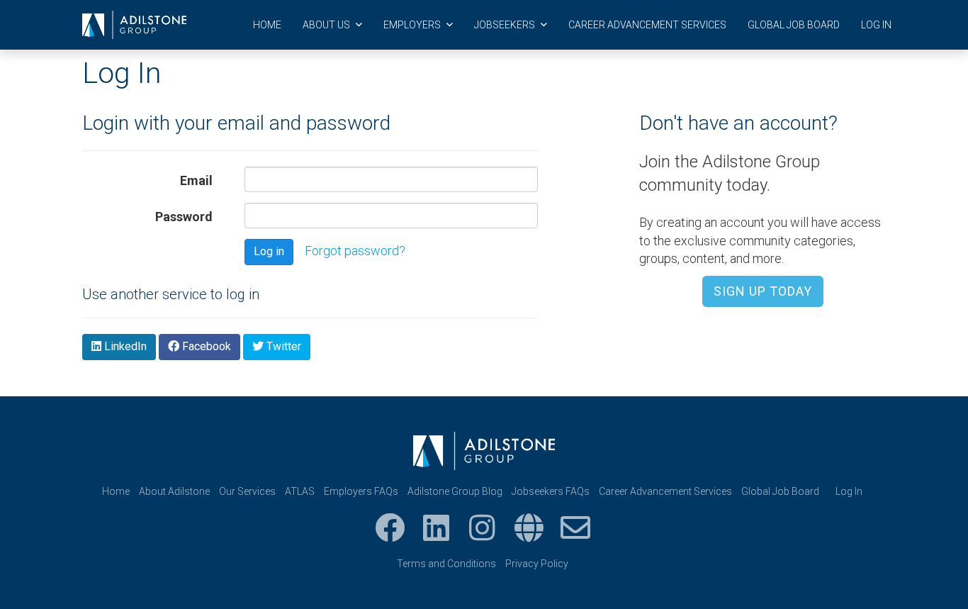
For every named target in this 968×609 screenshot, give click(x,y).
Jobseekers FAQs (551, 491)
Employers (413, 24)
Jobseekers (505, 24)
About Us (327, 24)
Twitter (282, 346)
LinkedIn (124, 346)
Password (184, 216)
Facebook (205, 346)
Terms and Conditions (446, 563)
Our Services (247, 491)
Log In (876, 24)
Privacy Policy (536, 563)
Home (267, 24)
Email (196, 180)
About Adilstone (174, 491)
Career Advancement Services (647, 24)
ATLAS (300, 491)
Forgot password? (355, 250)
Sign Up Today (763, 291)
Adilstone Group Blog (454, 491)
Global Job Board (794, 24)
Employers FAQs (361, 491)
